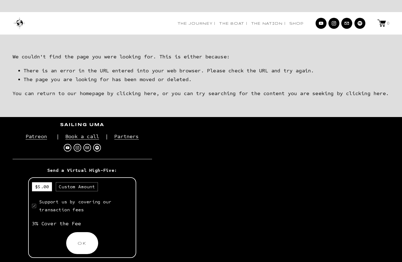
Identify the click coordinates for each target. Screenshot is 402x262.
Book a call (82, 136)
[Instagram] (333, 23)
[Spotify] (359, 23)
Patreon (36, 136)
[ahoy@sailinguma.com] (346, 23)
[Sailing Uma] (321, 23)
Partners (126, 136)
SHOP (296, 23)
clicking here (136, 93)
